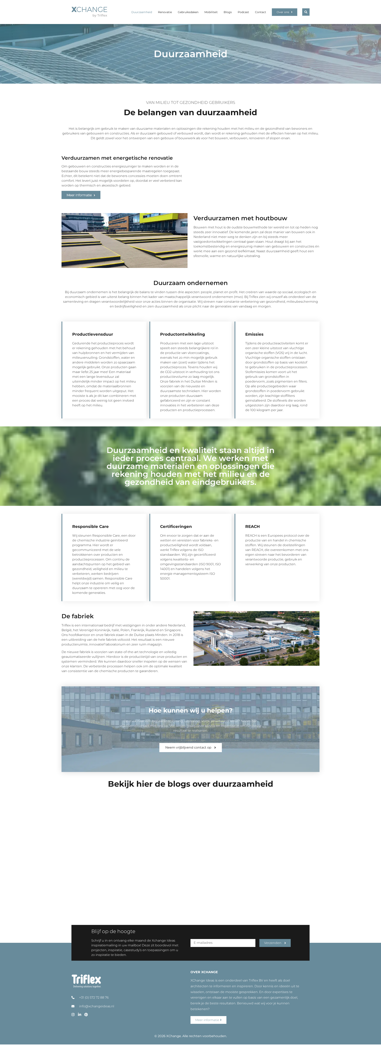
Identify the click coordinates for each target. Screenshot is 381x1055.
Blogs (228, 12)
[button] (306, 12)
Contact (260, 12)
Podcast (243, 12)
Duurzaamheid (141, 12)
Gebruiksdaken (188, 12)
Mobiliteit (211, 12)
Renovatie (165, 12)
